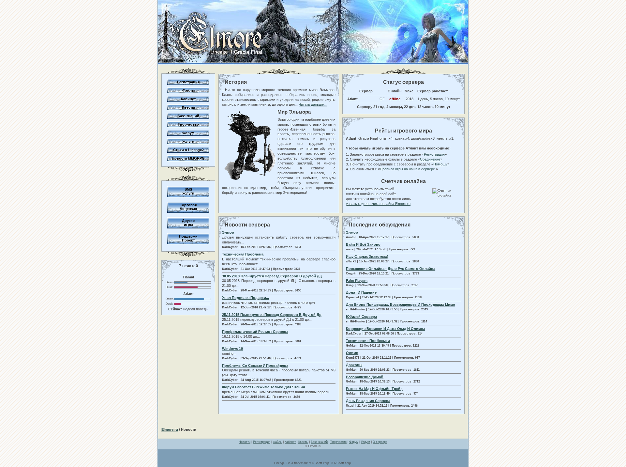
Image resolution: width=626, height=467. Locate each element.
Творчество (188, 124)
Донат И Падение (361, 292)
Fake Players (356, 281)
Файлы (188, 90)
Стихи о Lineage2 (188, 150)
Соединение (430, 159)
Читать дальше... (313, 104)
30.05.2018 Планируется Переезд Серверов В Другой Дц (272, 276)
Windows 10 (232, 348)
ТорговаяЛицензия (188, 207)
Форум (188, 133)
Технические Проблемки (368, 341)
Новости (244, 442)
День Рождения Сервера (368, 401)
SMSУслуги (188, 191)
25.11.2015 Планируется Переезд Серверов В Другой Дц (271, 315)
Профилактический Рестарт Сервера (255, 332)
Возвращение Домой (364, 377)
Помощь (440, 164)
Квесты (188, 107)
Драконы (354, 365)
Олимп (352, 353)
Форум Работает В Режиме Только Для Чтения (263, 387)
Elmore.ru (169, 429)
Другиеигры (188, 222)
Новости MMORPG (188, 158)
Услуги (188, 141)
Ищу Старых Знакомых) (367, 256)
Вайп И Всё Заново (363, 244)
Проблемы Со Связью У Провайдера (255, 365)
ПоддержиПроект (188, 238)
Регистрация (188, 82)
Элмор (228, 232)
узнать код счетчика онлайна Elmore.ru (378, 204)
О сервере (380, 442)
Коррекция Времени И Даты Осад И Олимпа (385, 329)
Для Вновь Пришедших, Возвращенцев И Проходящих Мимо (400, 304)
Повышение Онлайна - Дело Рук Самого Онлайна (390, 269)
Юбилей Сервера (361, 317)
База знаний (188, 116)
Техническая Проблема (242, 254)
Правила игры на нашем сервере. (408, 169)
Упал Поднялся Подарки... (245, 298)
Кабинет (188, 99)
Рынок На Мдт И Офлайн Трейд (374, 389)
